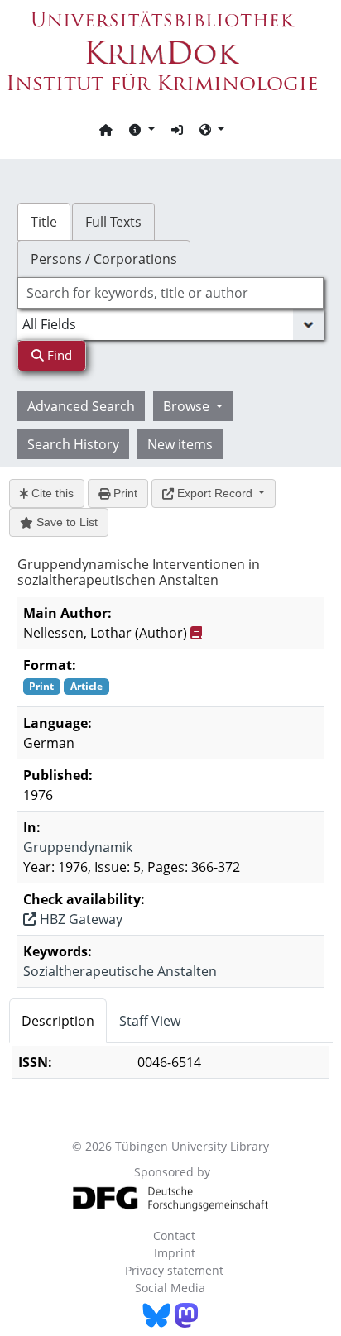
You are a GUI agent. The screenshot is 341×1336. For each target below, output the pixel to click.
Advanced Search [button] (81, 406)
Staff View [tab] (149, 1021)
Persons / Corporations (104, 259)
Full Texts (113, 222)
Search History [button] (73, 444)
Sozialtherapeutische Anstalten (120, 971)
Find (58, 355)
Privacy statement (174, 1270)
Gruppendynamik (77, 847)
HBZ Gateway (79, 919)
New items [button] (180, 444)
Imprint (174, 1253)
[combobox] (170, 293)
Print (123, 493)
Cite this (51, 493)
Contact (174, 1235)
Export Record (215, 493)
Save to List (65, 522)
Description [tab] (58, 1021)
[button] (141, 129)
